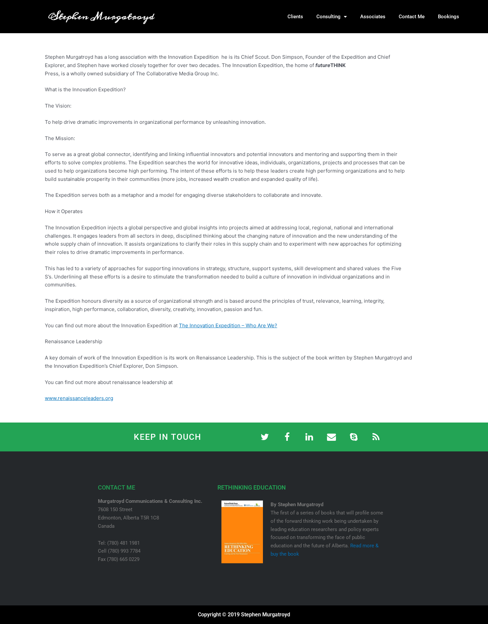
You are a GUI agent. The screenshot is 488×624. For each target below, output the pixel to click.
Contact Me (412, 17)
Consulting (328, 17)
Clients (295, 17)
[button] (481, 16)
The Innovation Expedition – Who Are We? (228, 325)
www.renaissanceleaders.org (79, 398)
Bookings (448, 17)
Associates (372, 17)
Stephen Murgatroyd (101, 16)
